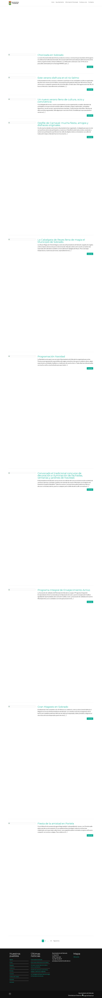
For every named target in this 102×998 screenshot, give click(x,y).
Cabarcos (12, 968)
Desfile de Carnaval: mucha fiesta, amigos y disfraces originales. (63, 124)
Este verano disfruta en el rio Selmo (58, 77)
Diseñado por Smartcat (75, 995)
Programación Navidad (51, 356)
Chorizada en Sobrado (50, 54)
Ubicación (76, 957)
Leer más (90, 66)
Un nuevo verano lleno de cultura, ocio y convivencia (61, 100)
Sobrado (12, 982)
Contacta (91, 2)
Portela (11, 971)
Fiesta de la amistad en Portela (56, 823)
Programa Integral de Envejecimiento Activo (64, 590)
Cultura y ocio (83, 2)
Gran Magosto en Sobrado (53, 706)
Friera (11, 962)
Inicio (52, 2)
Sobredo (12, 979)
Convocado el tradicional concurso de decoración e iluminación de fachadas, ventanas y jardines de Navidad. (60, 475)
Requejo (12, 965)
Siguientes (56, 941)
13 (51, 941)
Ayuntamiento (60, 2)
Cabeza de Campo (14, 976)
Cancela (12, 973)
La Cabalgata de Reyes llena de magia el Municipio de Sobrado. (61, 240)
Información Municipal (71, 2)
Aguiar (11, 959)
